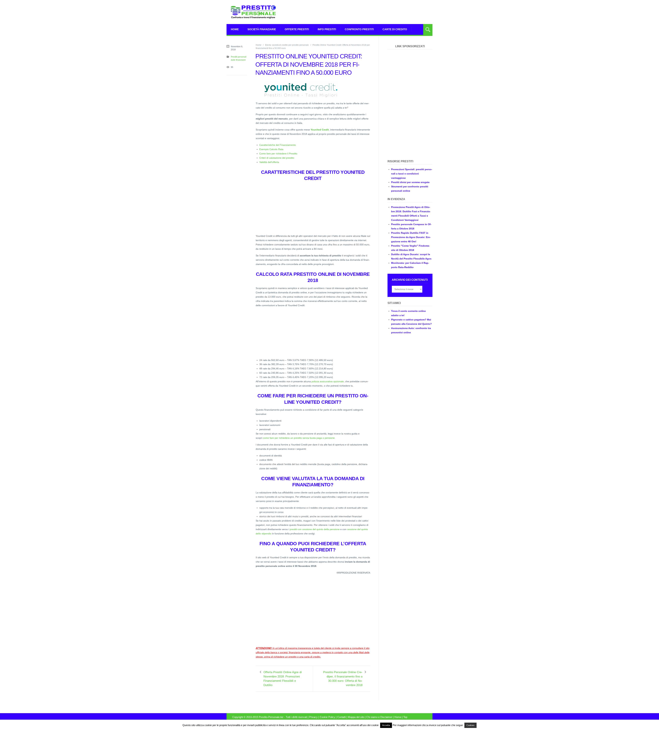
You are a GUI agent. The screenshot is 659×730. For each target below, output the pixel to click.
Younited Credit (320, 129)
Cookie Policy (327, 717)
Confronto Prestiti (359, 29)
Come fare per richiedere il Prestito (278, 153)
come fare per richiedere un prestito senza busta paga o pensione (299, 438)
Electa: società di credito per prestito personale (287, 45)
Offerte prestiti (297, 29)
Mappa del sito (356, 717)
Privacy (313, 717)
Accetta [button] (386, 725)
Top (405, 717)
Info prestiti (327, 29)
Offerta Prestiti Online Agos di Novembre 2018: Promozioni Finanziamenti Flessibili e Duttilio (282, 679)
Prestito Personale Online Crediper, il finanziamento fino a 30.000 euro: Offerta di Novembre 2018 (342, 679)
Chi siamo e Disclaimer (379, 717)
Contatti (341, 717)
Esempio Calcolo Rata (271, 149)
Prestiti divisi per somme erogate (410, 182)
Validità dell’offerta (269, 162)
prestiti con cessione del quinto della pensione (315, 529)
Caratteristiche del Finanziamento (277, 145)
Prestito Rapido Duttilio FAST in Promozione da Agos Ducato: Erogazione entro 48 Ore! (411, 237)
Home (235, 29)
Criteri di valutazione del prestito (276, 157)
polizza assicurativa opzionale (327, 381)
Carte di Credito (395, 29)
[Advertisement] (370, 12)
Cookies (470, 725)
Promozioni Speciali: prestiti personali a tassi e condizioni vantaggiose (411, 173)
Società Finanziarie (261, 29)
